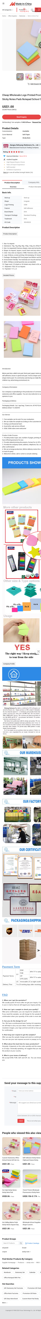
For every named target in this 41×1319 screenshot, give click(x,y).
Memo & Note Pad (33, 16)
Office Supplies (12, 16)
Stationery (22, 16)
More (4, 1303)
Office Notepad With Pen (12, 1278)
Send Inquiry (22, 117)
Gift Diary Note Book (11, 1299)
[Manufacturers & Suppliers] (20, 4)
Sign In (5, 172)
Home (4, 16)
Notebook (7, 1272)
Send (21, 1121)
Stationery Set (20, 1272)
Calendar (32, 1272)
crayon (4, 1252)
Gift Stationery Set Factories (13, 1288)
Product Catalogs (33, 1243)
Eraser (24, 1248)
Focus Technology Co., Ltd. (28, 1310)
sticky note (25, 1252)
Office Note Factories (11, 1293)
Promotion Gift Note (29, 1293)
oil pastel (5, 1248)
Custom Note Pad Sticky (30, 1299)
